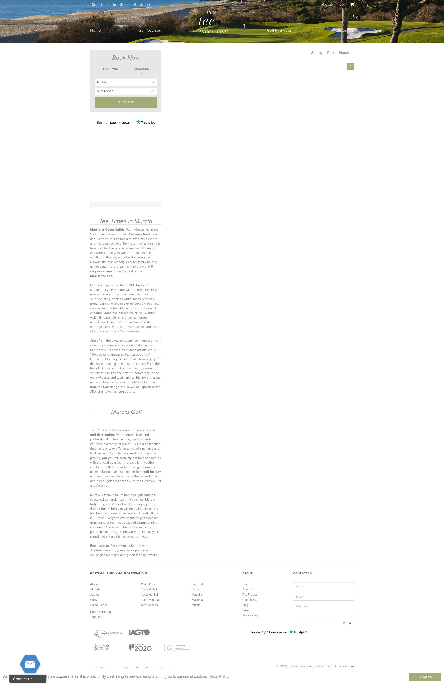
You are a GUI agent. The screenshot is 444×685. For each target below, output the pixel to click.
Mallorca (197, 600)
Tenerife (95, 617)
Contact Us (249, 600)
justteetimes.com (300, 666)
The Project (249, 594)
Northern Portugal (101, 612)
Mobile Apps (250, 615)
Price (331, 52)
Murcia (196, 605)
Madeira (197, 594)
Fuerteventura (150, 600)
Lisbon (196, 589)
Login (344, 4)
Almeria (95, 589)
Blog (245, 605)
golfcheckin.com (342, 666)
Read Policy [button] (219, 677)
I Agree (425, 677)
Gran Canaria (149, 605)
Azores (94, 594)
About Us (248, 589)
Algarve (95, 584)
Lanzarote (198, 584)
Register (328, 4)
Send (346, 623)
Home (246, 584)
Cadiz (94, 600)
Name (344, 52)
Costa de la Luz (151, 589)
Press (246, 610)
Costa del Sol (149, 594)
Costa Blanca (98, 605)
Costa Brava (149, 584)
